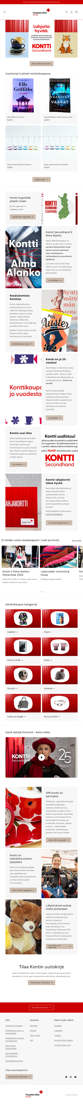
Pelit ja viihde (14, 660)
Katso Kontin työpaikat (21, 890)
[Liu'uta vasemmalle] (36, 592)
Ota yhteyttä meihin (40, 1007)
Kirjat (46, 632)
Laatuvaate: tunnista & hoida (55, 573)
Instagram (58, 1031)
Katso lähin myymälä (57, 840)
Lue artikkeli (53, 280)
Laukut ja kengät (15, 716)
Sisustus (11, 688)
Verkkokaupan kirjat (20, 344)
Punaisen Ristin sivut (62, 1045)
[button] (4, 12)
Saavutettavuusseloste (14, 1061)
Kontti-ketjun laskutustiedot (11, 1047)
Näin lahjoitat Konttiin (41, 64)
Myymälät (34, 1026)
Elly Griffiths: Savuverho (15, 117)
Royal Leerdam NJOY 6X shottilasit (19, 165)
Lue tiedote (53, 418)
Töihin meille (35, 1035)
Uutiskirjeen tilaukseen (40, 982)
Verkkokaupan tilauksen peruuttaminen (14, 1039)
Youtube (57, 1035)
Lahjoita (33, 1031)
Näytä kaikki (40, 179)
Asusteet (48, 688)
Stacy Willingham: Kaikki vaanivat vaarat (58, 117)
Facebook (58, 1026)
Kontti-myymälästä (54, 514)
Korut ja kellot (51, 716)
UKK (31, 1040)
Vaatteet (11, 632)
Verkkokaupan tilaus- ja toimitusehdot (14, 1032)
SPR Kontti (74, 1095)
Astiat (47, 660)
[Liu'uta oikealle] (46, 592)
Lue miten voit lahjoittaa (54, 946)
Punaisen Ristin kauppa (63, 1040)
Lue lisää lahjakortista (57, 523)
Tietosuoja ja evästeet (13, 1026)
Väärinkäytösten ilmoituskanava (11, 1054)
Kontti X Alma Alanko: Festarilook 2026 (16, 573)
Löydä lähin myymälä (21, 217)
